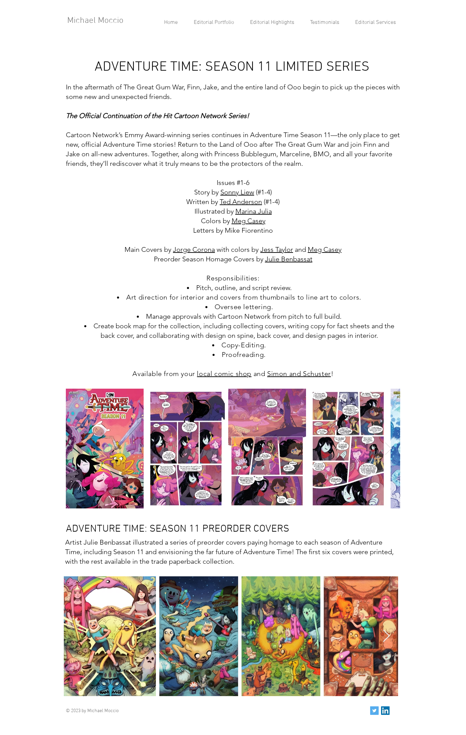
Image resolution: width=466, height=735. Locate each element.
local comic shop (224, 374)
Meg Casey (248, 221)
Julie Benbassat (288, 259)
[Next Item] (388, 448)
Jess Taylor (276, 249)
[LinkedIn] (385, 710)
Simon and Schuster (299, 374)
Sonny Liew (237, 192)
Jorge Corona (194, 249)
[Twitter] (374, 710)
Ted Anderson (241, 202)
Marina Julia (253, 211)
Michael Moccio (95, 21)
